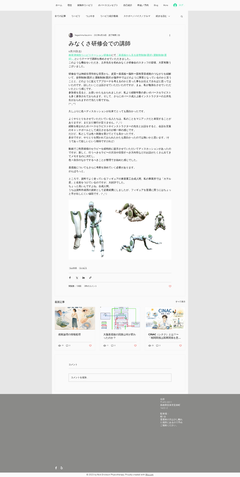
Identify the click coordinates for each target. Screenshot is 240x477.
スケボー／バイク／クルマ (137, 16)
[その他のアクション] (169, 35)
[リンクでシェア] (90, 277)
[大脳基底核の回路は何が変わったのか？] (120, 318)
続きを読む (161, 16)
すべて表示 (180, 302)
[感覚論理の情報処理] (75, 318)
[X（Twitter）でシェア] (76, 277)
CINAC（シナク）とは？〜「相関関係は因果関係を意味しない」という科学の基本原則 (164, 336)
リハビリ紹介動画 (109, 16)
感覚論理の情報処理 (69, 334)
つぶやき (90, 16)
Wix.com (149, 474)
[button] (181, 16)
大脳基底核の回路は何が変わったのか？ (119, 336)
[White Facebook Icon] (56, 468)
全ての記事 (60, 16)
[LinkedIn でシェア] (83, 277)
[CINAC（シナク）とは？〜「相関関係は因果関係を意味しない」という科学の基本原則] (165, 318)
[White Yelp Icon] (61, 468)
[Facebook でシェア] (70, 277)
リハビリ (75, 16)
